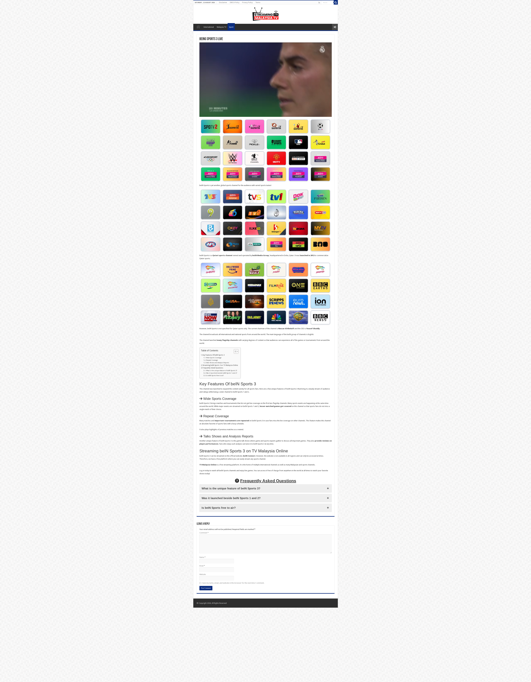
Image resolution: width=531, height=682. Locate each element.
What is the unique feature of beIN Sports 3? (221, 370)
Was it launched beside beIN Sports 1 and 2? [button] (231, 498)
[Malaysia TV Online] (265, 13)
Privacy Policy (247, 2)
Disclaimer (223, 2)
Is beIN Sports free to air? (215, 375)
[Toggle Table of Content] (235, 351)
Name (202, 557)
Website (202, 574)
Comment (204, 533)
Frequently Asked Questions (212, 368)
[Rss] (319, 2)
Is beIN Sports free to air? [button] (219, 507)
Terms (257, 2)
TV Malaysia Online (198, 27)
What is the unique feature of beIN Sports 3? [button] (231, 488)
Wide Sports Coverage (213, 358)
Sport (231, 27)
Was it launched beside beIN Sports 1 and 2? (221, 373)
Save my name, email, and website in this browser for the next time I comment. (233, 583)
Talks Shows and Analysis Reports (217, 363)
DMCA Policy (234, 2)
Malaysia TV (221, 27)
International (209, 27)
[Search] (336, 2)
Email (202, 566)
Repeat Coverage (212, 360)
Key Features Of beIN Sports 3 (213, 355)
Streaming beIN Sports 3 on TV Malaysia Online (220, 365)
